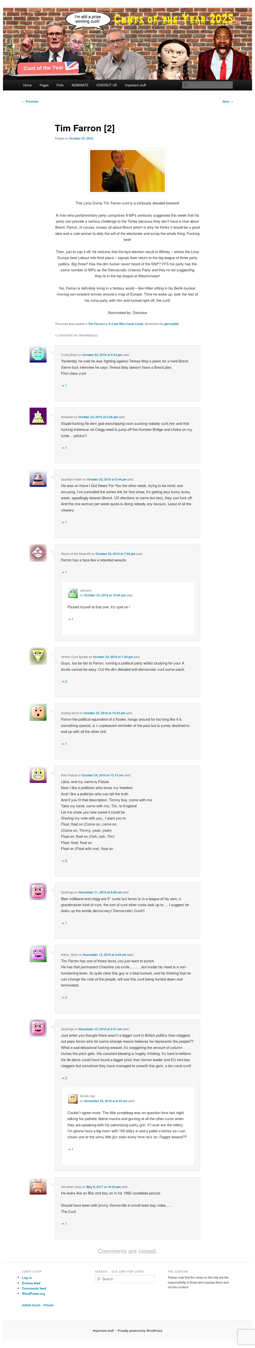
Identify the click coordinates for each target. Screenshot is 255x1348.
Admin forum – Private (38, 1305)
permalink (171, 324)
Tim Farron (96, 324)
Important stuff (135, 85)
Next (228, 101)
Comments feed (34, 1288)
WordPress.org (33, 1293)
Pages (44, 85)
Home (27, 85)
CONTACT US (106, 85)
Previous (30, 101)
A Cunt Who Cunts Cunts (125, 324)
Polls (60, 85)
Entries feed (31, 1283)
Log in (27, 1277)
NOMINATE (80, 85)
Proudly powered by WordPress (140, 1330)
